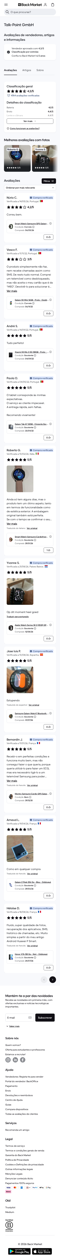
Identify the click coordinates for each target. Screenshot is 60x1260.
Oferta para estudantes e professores (25, 1049)
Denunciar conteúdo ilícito (19, 1178)
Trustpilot (10, 1207)
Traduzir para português (18, 616)
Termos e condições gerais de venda (24, 1150)
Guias (8, 1104)
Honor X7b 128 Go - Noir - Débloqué (31, 954)
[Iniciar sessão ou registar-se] (45, 4)
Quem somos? (13, 1045)
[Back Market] (30, 4)
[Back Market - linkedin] (15, 1060)
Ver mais (12, 290)
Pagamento (11, 1085)
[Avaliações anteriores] (44, 979)
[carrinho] (52, 4)
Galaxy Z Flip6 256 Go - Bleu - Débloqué (33, 882)
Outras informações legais (19, 1169)
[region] (30, 159)
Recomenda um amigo (17, 1129)
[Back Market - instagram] (8, 1060)
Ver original (32, 528)
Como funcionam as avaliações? (25, 128)
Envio (8, 1090)
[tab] (10, 70)
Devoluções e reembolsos (19, 1095)
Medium (9, 1212)
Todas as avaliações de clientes (21, 1113)
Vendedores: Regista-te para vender (24, 1076)
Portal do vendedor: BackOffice (21, 1081)
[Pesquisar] (7, 12)
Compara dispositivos (16, 1109)
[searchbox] (33, 12)
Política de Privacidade (17, 1159)
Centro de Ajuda (13, 1099)
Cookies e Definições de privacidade (24, 1164)
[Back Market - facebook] (22, 1060)
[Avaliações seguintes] (52, 979)
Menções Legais (13, 1173)
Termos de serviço (15, 1145)
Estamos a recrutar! (15, 1054)
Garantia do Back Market (18, 1155)
